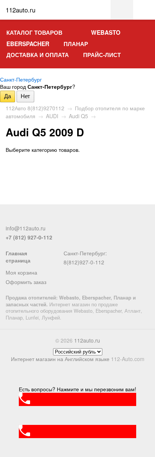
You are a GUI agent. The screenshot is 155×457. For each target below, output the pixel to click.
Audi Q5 (78, 116)
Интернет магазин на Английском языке (60, 359)
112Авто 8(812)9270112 (35, 108)
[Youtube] (47, 219)
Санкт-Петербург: (85, 253)
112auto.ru (87, 340)
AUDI (52, 116)
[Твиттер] (22, 219)
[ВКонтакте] (35, 219)
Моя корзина (21, 272)
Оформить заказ (26, 282)
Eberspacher (27, 44)
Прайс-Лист (102, 55)
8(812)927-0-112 (84, 262)
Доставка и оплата (37, 55)
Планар (76, 44)
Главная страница (18, 256)
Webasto (105, 32)
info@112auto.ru (26, 228)
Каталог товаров (34, 32)
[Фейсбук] (10, 219)
